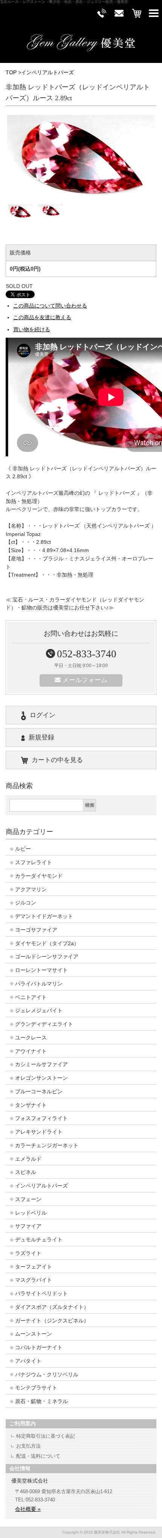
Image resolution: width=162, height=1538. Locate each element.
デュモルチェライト (39, 1240)
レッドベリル (31, 1213)
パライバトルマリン (39, 984)
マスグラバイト (33, 1280)
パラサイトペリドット (41, 1293)
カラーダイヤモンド (39, 876)
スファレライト (33, 862)
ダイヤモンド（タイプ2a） (47, 943)
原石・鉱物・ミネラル (41, 1401)
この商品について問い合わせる (50, 306)
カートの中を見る (57, 760)
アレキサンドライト (39, 1132)
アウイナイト (31, 1051)
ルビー (23, 849)
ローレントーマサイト (41, 970)
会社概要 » (28, 1509)
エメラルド (28, 1159)
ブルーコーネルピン (39, 1091)
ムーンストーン (33, 1334)
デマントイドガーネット (44, 916)
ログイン (42, 715)
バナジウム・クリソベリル (46, 1374)
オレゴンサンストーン (41, 1078)
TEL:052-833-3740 (35, 1500)
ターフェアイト (33, 1267)
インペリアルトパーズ (47, 72)
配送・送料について (38, 1456)
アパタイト (28, 1361)
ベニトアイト (31, 997)
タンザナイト (31, 1105)
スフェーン (28, 1199)
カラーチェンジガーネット (46, 1145)
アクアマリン (31, 889)
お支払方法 (28, 1446)
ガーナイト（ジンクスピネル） (52, 1321)
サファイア (28, 1226)
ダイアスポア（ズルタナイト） (52, 1307)
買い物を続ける (31, 329)
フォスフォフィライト (41, 1118)
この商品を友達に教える (42, 317)
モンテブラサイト (36, 1388)
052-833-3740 (86, 654)
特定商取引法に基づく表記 (45, 1436)
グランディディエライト (44, 1024)
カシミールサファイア (41, 1064)
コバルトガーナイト (39, 1347)
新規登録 (41, 737)
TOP (11, 72)
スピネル (25, 1172)
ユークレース (31, 1038)
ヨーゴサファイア (36, 930)
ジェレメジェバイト (39, 1010)
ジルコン (25, 903)
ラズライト (28, 1253)
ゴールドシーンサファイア (46, 957)
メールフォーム (85, 680)
